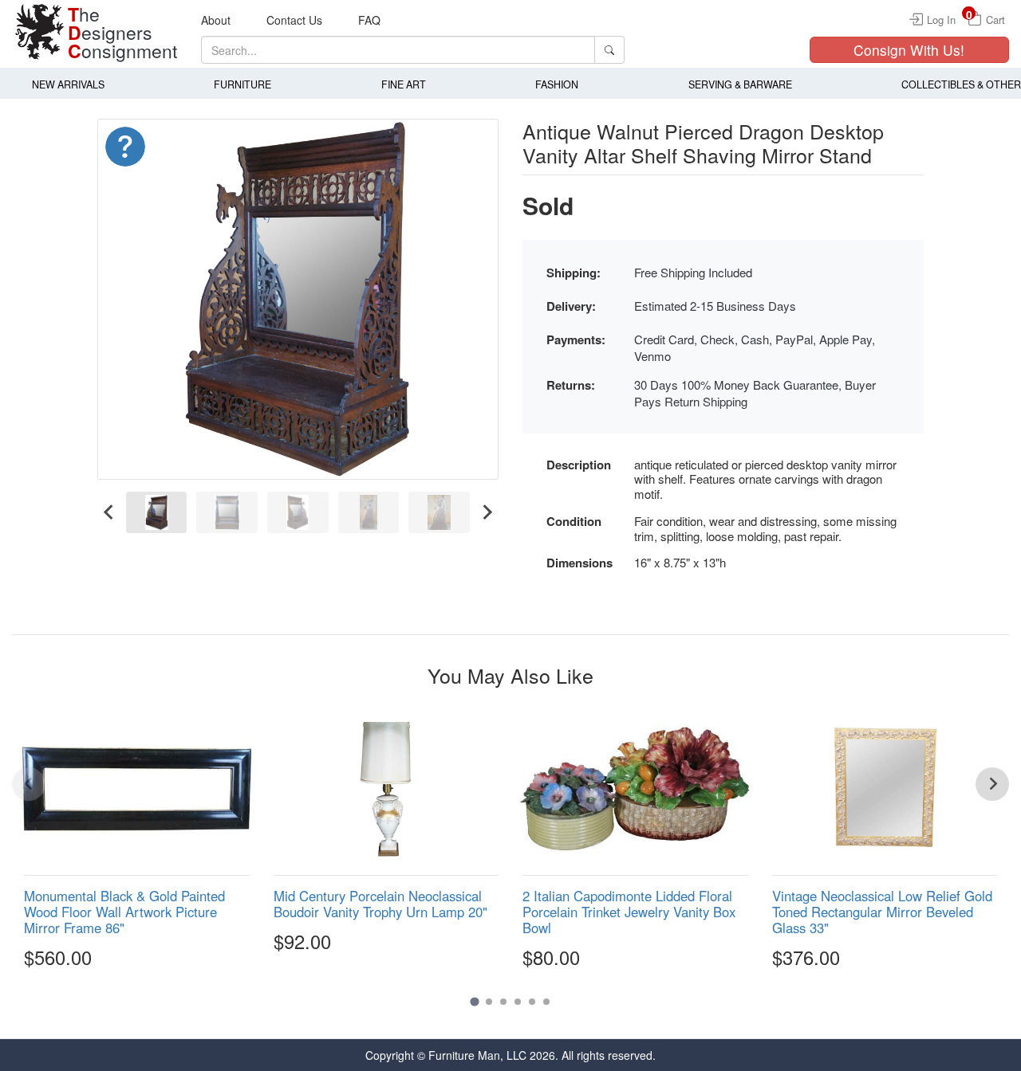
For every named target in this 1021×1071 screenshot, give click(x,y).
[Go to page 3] (503, 1001)
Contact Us (294, 20)
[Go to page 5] (532, 1001)
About (216, 20)
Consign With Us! (908, 50)
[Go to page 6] (546, 1001)
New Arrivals (68, 84)
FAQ (369, 20)
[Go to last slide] (109, 513)
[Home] (40, 32)
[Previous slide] (28, 784)
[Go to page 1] (474, 1001)
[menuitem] (156, 513)
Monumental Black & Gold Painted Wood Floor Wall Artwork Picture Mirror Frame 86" (124, 911)
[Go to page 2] (489, 1001)
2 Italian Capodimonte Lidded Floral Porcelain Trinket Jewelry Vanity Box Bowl (628, 911)
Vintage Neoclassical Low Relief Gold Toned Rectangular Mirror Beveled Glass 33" (882, 911)
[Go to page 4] (517, 1001)
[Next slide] (487, 513)
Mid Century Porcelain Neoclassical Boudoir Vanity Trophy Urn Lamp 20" (380, 903)
